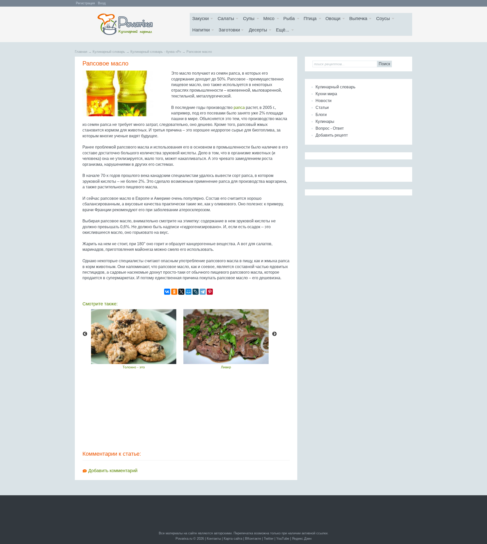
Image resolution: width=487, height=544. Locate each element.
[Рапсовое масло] (125, 93)
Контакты (214, 538)
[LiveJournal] (196, 292)
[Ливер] (226, 336)
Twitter (268, 538)
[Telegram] (203, 292)
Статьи (322, 107)
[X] (181, 292)
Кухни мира (326, 94)
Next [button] (274, 334)
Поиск (384, 64)
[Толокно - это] (133, 336)
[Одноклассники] (174, 292)
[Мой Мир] (188, 292)
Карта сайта (233, 538)
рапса (239, 107)
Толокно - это (134, 367)
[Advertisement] (186, 409)
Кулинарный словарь (335, 87)
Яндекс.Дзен (301, 538)
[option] (133, 339)
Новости (324, 100)
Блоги (321, 114)
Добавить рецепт (332, 135)
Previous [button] (85, 334)
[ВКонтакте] (167, 292)
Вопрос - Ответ (330, 128)
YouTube (282, 538)
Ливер (226, 367)
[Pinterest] (210, 292)
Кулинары (325, 121)
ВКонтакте (253, 538)
